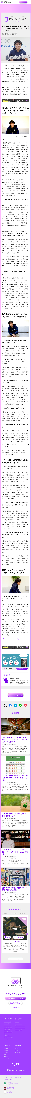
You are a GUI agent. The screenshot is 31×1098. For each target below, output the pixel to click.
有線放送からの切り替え (8, 1032)
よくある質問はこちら (15, 1007)
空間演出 (6, 1052)
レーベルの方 (18, 1052)
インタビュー (7, 1058)
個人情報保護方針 (17, 1077)
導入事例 (17, 1050)
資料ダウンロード (15, 1003)
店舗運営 (6, 1050)
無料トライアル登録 (20, 1026)
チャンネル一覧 (7, 1022)
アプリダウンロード (20, 1028)
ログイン (17, 1022)
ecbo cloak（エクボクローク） (11, 639)
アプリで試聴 (19, 937)
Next (27, 934)
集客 (5, 1054)
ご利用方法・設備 (8, 1028)
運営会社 (5, 1077)
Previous (4, 934)
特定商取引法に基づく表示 (9, 1079)
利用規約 (10, 1077)
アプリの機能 (7, 1030)
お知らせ (17, 1048)
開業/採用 (6, 1056)
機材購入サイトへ (8, 1035)
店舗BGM (6, 1048)
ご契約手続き (18, 1024)
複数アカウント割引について (8, 1038)
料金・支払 (6, 1024)
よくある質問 (18, 1030)
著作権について (7, 1026)
